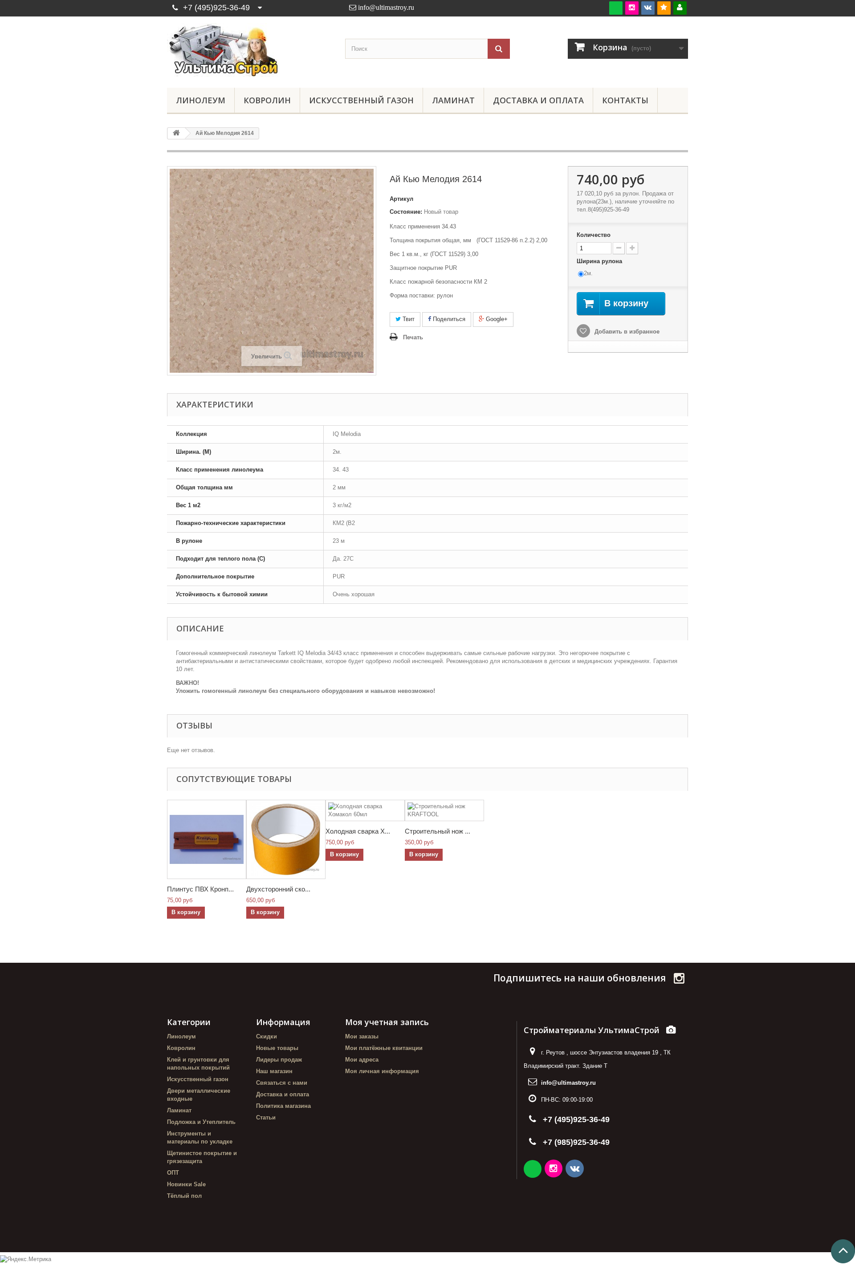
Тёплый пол (184, 1196)
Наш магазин (274, 1071)
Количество (594, 235)
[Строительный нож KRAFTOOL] (444, 810)
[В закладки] (664, 7)
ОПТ (173, 1172)
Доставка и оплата (538, 100)
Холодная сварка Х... (358, 831)
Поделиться (448, 319)
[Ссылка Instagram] (554, 1169)
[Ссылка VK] (575, 1169)
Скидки (266, 1036)
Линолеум (200, 100)
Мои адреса (362, 1059)
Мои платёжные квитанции (384, 1048)
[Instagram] (632, 7)
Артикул (401, 198)
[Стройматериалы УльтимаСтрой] (249, 50)
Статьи (266, 1117)
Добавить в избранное (626, 331)
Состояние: (406, 211)
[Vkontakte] (648, 7)
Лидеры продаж (279, 1059)
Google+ (496, 319)
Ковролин (267, 100)
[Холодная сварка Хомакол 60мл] (365, 810)
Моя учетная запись (387, 1022)
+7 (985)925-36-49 (576, 1142)
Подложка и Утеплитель (201, 1122)
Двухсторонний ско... (278, 889)
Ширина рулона (600, 261)
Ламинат (453, 100)
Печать (413, 337)
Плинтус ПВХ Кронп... (200, 889)
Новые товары (277, 1048)
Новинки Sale (186, 1184)
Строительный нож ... (437, 831)
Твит (408, 319)
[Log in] (680, 7)
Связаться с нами (281, 1082)
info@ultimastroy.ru (568, 1082)
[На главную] (176, 133)
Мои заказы (362, 1036)
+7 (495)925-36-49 (216, 7)
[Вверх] (843, 1251)
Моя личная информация (382, 1071)
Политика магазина (283, 1106)
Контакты (625, 100)
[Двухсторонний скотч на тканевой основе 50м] (286, 839)
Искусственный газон (361, 100)
